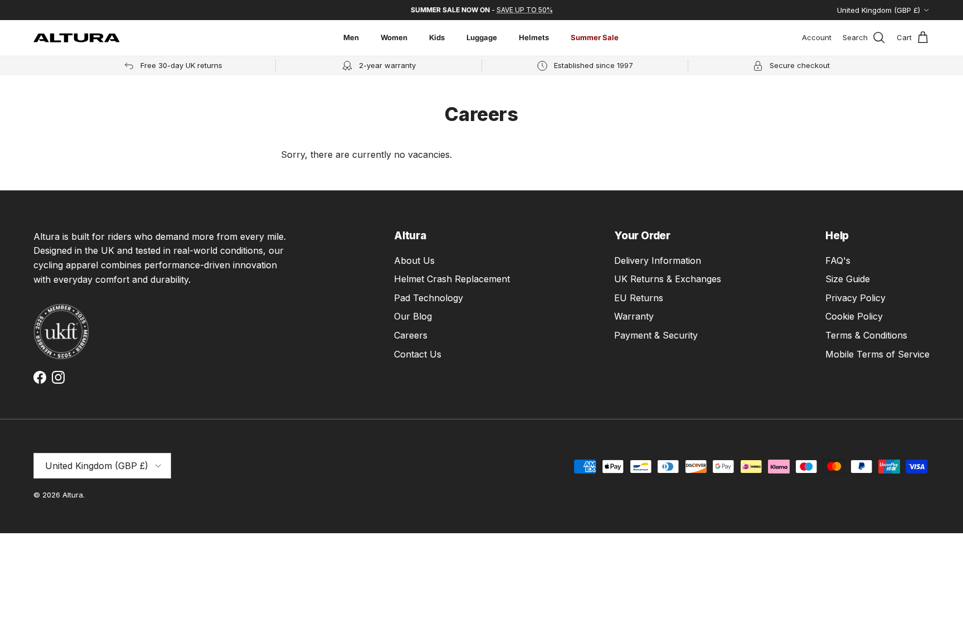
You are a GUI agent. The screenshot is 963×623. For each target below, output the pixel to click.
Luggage (481, 37)
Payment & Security (656, 335)
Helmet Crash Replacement (452, 278)
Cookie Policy (854, 316)
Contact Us (417, 354)
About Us (414, 260)
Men (351, 37)
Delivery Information (657, 260)
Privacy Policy (855, 297)
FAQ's (837, 260)
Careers (410, 335)
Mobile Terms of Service (877, 354)
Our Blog (413, 316)
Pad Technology (428, 297)
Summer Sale (595, 37)
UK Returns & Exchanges (667, 278)
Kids (437, 37)
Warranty (634, 316)
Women (394, 37)
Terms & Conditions (866, 335)
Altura (72, 494)
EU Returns (638, 297)
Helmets (534, 37)
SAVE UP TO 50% (525, 10)
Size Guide (847, 278)
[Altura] (76, 37)
